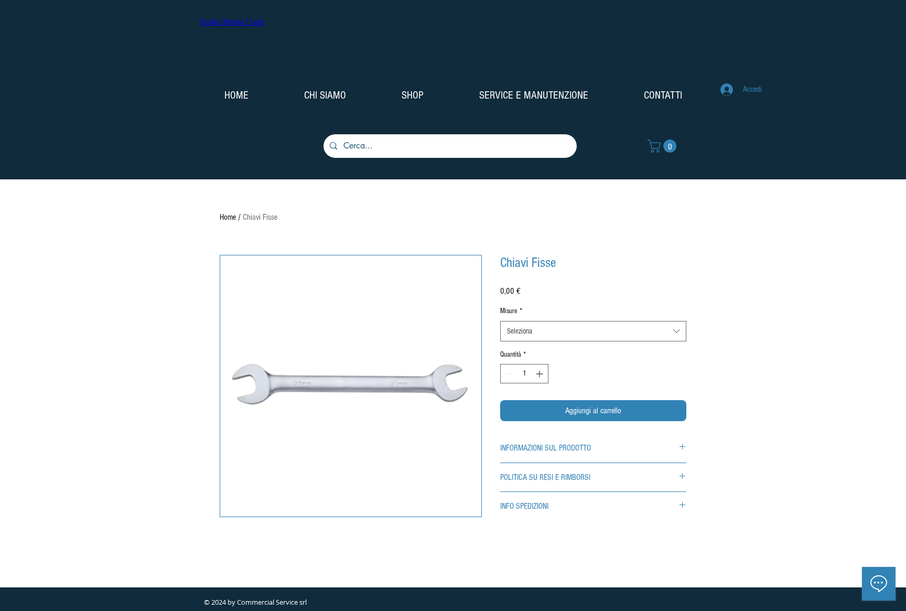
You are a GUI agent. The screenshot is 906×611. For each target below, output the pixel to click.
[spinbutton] (524, 374)
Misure (511, 311)
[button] (664, 146)
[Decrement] (508, 374)
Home (228, 217)
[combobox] (593, 331)
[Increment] (540, 374)
